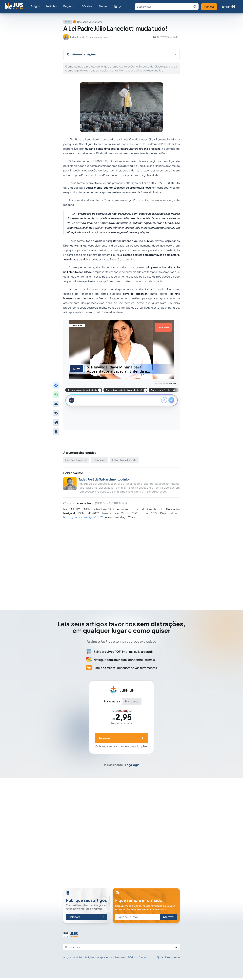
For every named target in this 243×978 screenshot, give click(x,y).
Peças (67, 6)
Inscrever (168, 917)
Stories (103, 6)
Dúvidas (87, 6)
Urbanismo (99, 460)
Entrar (226, 6)
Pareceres (120, 957)
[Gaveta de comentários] (56, 413)
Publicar (209, 6)
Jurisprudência (104, 957)
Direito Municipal (76, 460)
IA (120, 6)
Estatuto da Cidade (124, 460)
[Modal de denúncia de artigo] (56, 422)
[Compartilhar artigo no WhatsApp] (56, 394)
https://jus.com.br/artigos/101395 (83, 517)
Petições (89, 957)
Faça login (132, 765)
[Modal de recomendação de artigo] (56, 404)
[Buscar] (195, 7)
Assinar (104, 738)
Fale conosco (172, 957)
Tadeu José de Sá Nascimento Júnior (104, 479)
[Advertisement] (121, 562)
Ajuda (160, 957)
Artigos (35, 6)
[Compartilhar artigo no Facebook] (56, 385)
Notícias (51, 6)
